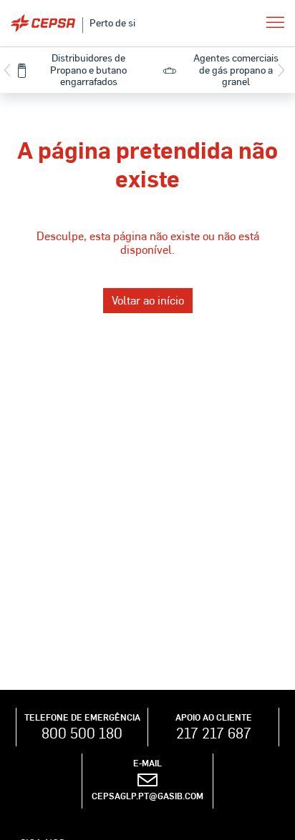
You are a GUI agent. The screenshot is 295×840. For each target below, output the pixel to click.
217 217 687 (213, 733)
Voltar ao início (148, 300)
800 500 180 (82, 733)
